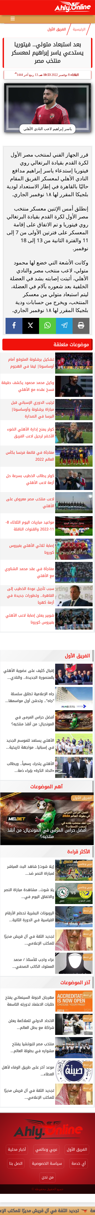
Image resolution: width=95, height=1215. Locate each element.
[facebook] (14, 326)
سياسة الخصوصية (47, 1163)
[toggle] (8, 7)
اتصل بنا (15, 1163)
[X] (30, 326)
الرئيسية (79, 29)
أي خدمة (79, 1163)
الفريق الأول (57, 29)
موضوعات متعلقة (71, 344)
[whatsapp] (47, 326)
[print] (81, 326)
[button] (11, 821)
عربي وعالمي (46, 1149)
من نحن (48, 1177)
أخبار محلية (17, 1149)
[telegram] (64, 326)
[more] (12, 18)
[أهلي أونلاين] (72, 7)
